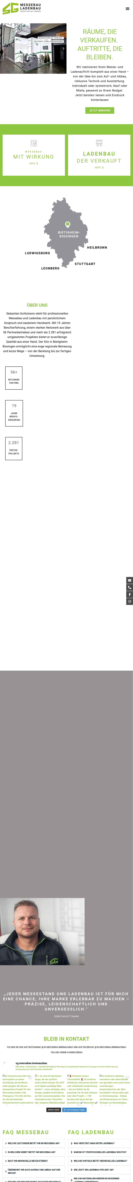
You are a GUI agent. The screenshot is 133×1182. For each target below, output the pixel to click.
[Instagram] (129, 601)
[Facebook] (129, 594)
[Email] (129, 580)
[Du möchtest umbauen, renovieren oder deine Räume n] (115, 1090)
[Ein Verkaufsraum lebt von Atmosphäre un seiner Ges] (18, 1090)
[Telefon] (129, 587)
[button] (127, 8)
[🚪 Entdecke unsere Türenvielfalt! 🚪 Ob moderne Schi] (82, 1090)
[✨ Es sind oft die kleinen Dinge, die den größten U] (50, 1090)
